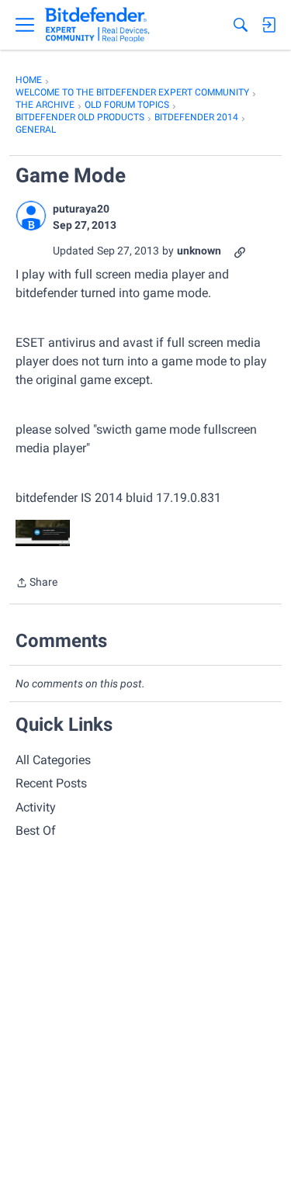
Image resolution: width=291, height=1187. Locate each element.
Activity (36, 807)
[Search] (241, 25)
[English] (97, 24)
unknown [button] (199, 250)
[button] (31, 215)
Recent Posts (51, 783)
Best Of (36, 830)
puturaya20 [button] (81, 208)
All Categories (53, 760)
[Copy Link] (239, 251)
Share (36, 584)
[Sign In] (268, 25)
